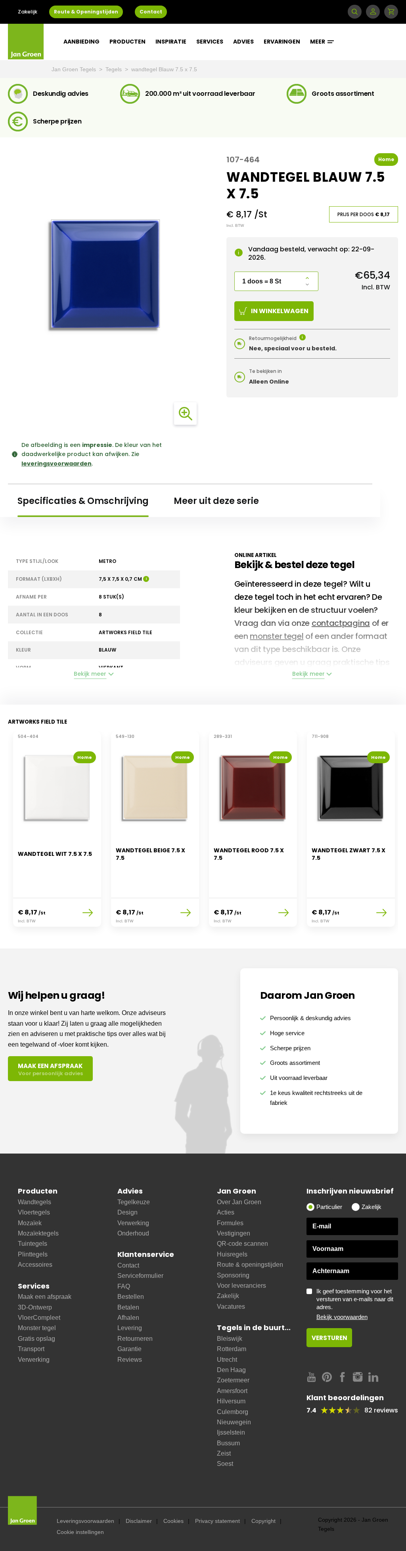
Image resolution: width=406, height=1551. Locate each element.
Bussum (228, 1443)
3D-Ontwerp (35, 1307)
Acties (225, 1212)
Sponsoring (233, 1275)
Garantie (129, 1349)
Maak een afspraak (44, 1296)
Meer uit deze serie (216, 501)
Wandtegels (34, 1202)
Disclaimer (139, 1521)
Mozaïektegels (38, 1233)
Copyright (263, 1521)
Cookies (173, 1521)
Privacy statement (217, 1521)
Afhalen (128, 1317)
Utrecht (227, 1359)
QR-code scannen (242, 1243)
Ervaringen (282, 42)
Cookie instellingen (80, 1532)
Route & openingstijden (250, 1264)
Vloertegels (34, 1212)
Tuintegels (32, 1243)
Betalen (128, 1307)
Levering (129, 1328)
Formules (230, 1223)
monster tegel (276, 636)
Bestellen (130, 1296)
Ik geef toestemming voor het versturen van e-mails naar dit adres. (354, 1304)
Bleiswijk (229, 1338)
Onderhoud (133, 1233)
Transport (31, 1349)
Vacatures (231, 1306)
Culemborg (232, 1411)
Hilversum (231, 1401)
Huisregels (232, 1254)
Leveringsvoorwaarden (85, 1521)
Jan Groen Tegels (75, 69)
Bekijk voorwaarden (342, 1316)
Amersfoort (232, 1391)
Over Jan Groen (239, 1202)
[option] (57, 834)
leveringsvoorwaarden (56, 464)
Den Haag (231, 1370)
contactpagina (341, 623)
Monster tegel (37, 1328)
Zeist (224, 1453)
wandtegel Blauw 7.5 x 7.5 (164, 69)
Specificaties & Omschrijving (83, 501)
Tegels (114, 69)
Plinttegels (33, 1254)
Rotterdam (231, 1349)
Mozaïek (30, 1223)
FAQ (123, 1286)
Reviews (129, 1359)
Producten (127, 42)
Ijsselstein (231, 1432)
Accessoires (35, 1264)
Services (209, 42)
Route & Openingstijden (86, 11)
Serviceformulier (140, 1275)
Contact (151, 11)
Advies (243, 42)
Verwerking (34, 1359)
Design (127, 1212)
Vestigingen (233, 1233)
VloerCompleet (39, 1317)
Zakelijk (27, 11)
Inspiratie (170, 42)
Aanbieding (81, 42)
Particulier (329, 1206)
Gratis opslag (36, 1338)
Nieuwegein (234, 1422)
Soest (225, 1463)
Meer (318, 42)
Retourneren (135, 1338)
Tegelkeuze (133, 1202)
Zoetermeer (233, 1380)
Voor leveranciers (241, 1285)
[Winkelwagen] (391, 12)
